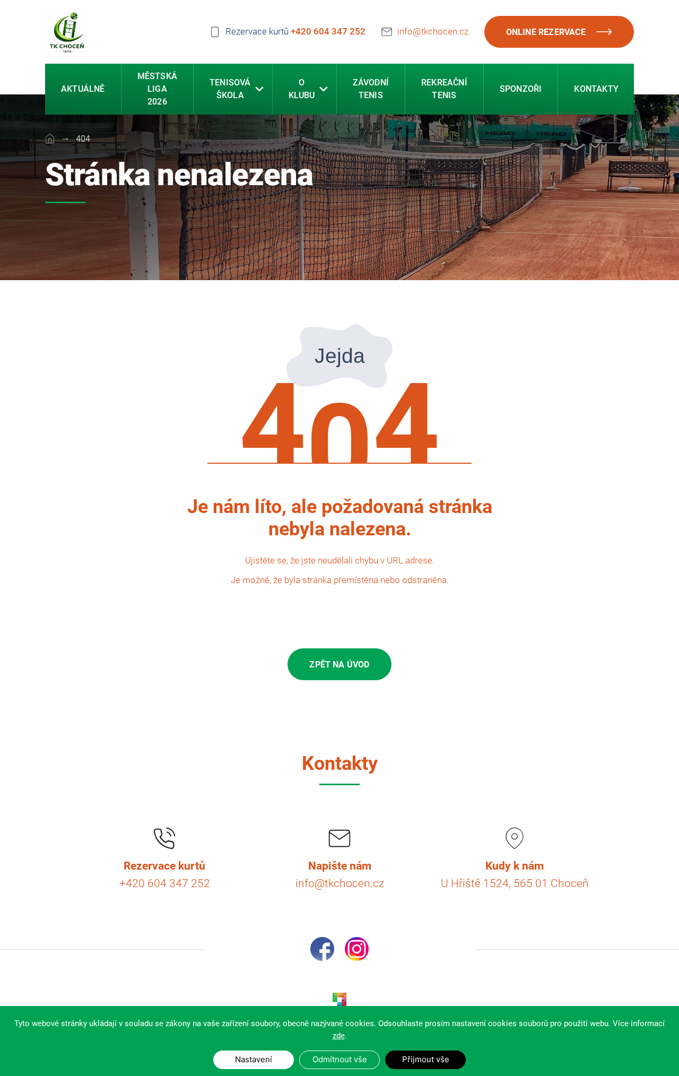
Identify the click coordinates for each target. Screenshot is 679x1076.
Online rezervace (546, 32)
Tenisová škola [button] (230, 88)
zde (339, 1035)
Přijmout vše (425, 1059)
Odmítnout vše (339, 1059)
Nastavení (253, 1059)
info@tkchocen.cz (432, 31)
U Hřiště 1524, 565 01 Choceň (515, 883)
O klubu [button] (302, 88)
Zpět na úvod (339, 665)
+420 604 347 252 (328, 31)
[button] (259, 89)
